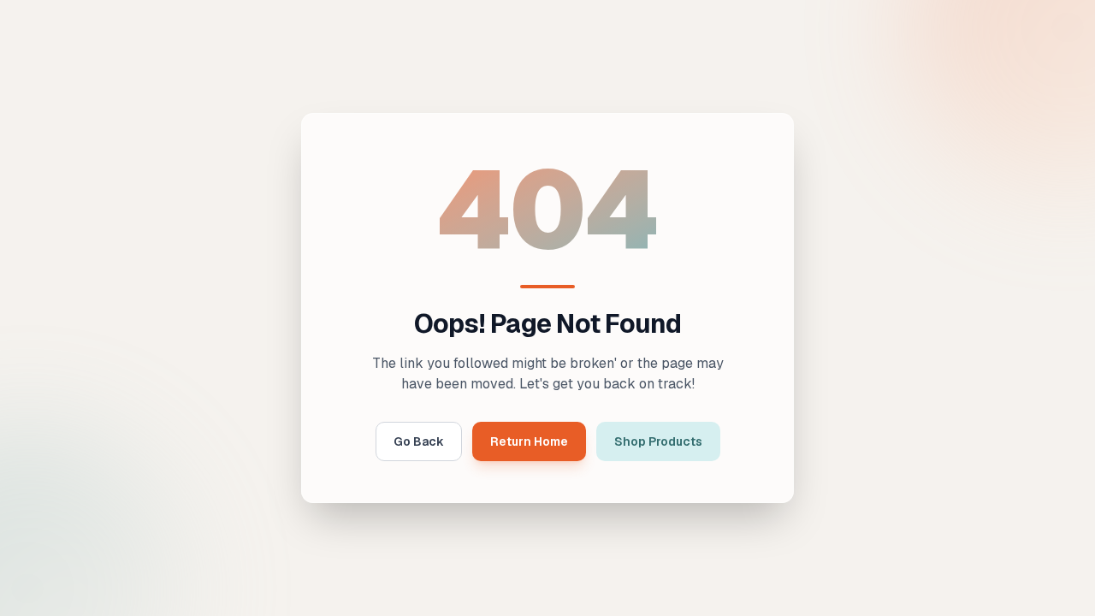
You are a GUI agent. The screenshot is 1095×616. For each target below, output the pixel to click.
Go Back (419, 441)
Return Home (529, 441)
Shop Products (658, 441)
